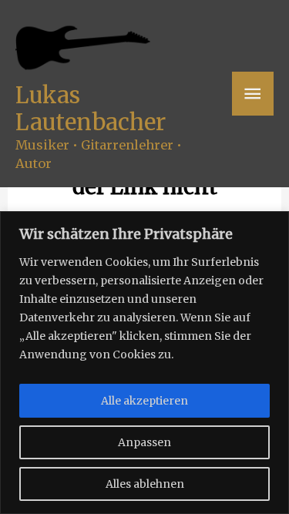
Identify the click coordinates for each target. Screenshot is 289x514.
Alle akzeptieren (144, 401)
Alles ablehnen (145, 484)
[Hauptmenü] (253, 94)
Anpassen (144, 442)
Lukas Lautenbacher (90, 108)
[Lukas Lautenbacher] (82, 48)
